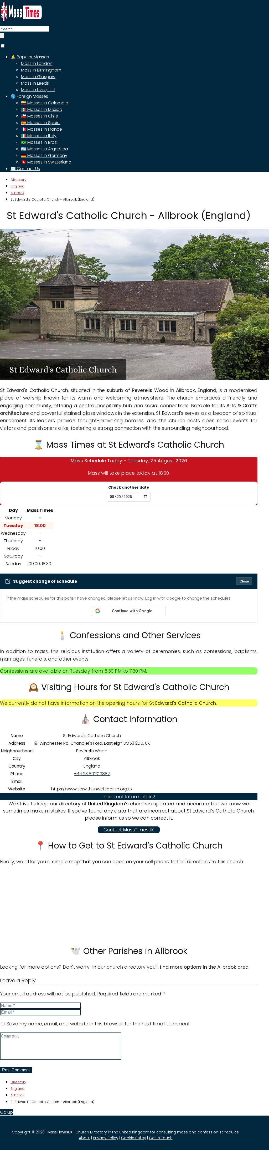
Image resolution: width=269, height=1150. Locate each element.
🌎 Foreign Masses (29, 96)
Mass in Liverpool (38, 90)
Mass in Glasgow (38, 77)
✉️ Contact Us (25, 169)
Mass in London (37, 63)
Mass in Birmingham (41, 70)
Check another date (128, 487)
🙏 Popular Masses (30, 57)
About (84, 1138)
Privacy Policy (105, 1138)
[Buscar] (2, 35)
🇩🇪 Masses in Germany (44, 155)
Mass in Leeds (35, 83)
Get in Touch (161, 1138)
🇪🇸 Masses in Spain (40, 123)
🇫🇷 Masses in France (41, 129)
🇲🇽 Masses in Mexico (41, 109)
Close (244, 581)
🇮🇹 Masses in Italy (38, 136)
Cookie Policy (133, 1138)
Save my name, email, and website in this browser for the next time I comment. (98, 1023)
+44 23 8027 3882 (92, 774)
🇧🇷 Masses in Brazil (39, 142)
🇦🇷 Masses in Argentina (44, 149)
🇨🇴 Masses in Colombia (44, 103)
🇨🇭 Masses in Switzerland (46, 162)
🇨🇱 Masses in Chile (39, 116)
